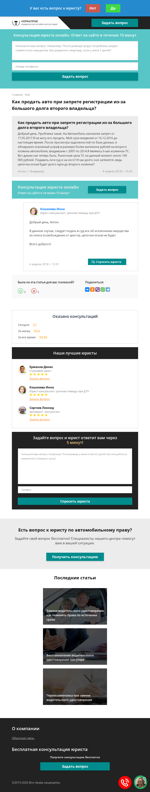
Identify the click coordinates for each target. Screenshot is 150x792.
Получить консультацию (75, 557)
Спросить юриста (108, 262)
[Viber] (97, 289)
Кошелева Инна (52, 209)
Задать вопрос (115, 22)
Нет (92, 8)
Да (113, 8)
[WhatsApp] (102, 289)
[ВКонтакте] (87, 289)
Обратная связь (23, 738)
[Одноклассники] (92, 289)
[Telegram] (108, 289)
